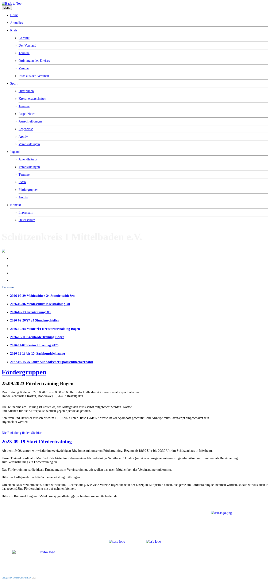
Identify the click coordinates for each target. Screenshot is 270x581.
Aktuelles (16, 22)
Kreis (13, 30)
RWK (22, 182)
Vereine (24, 68)
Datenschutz (27, 220)
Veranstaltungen (29, 144)
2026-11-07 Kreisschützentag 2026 (34, 345)
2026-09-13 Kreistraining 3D (30, 312)
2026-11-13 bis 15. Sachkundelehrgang (37, 353)
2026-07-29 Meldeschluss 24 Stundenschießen (42, 295)
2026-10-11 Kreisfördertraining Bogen (37, 337)
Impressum (26, 212)
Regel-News (27, 114)
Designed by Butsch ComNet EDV (17, 578)
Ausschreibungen (30, 121)
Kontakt (15, 205)
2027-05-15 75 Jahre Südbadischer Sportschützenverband (51, 362)
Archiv (23, 136)
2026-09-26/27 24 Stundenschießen (34, 320)
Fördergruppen (28, 189)
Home (14, 15)
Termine (24, 53)
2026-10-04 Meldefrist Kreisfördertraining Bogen (45, 329)
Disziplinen (26, 91)
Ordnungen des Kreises (34, 60)
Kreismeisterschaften (32, 98)
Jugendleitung (28, 159)
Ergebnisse (26, 129)
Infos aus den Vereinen (34, 76)
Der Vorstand (27, 45)
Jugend (15, 151)
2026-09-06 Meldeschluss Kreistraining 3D (40, 304)
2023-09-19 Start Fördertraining (37, 441)
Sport (13, 83)
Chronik (24, 38)
